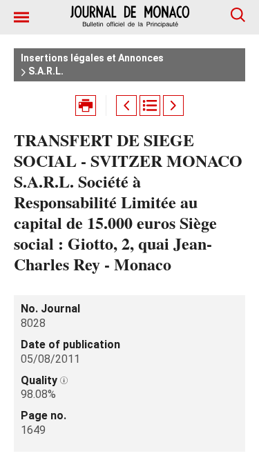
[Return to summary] (150, 105)
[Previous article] (126, 105)
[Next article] (173, 105)
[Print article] (85, 105)
